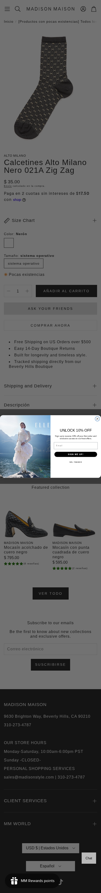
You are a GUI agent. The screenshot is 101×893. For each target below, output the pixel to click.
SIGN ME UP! (76, 454)
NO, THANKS (76, 462)
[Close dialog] (97, 418)
